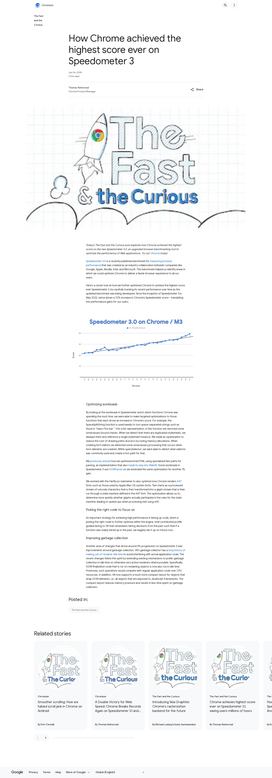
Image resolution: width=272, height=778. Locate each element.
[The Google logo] (17, 772)
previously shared (100, 461)
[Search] (225, 5)
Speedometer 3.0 (96, 261)
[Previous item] (38, 737)
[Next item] (45, 737)
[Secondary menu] (234, 5)
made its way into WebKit (142, 465)
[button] (197, 89)
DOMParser (116, 469)
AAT (179, 481)
